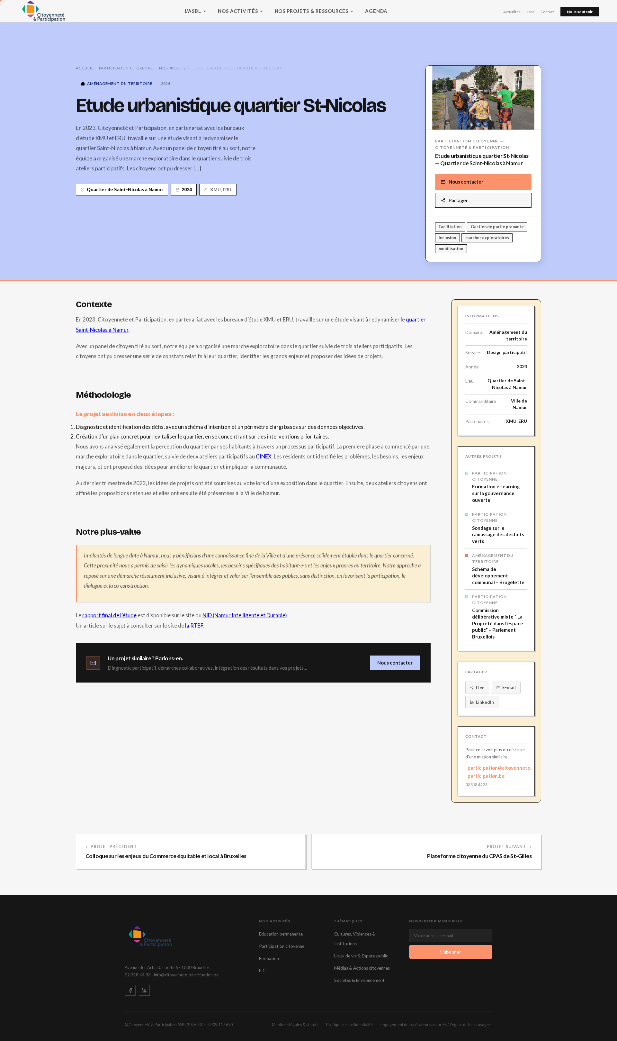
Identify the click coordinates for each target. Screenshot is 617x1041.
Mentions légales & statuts (295, 1024)
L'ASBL (193, 11)
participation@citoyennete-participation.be (497, 772)
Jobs (530, 11)
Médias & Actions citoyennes (362, 968)
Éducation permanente (281, 934)
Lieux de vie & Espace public (361, 955)
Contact (547, 11)
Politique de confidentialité (349, 1024)
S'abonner (450, 952)
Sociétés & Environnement (359, 980)
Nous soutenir (580, 11)
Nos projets (172, 68)
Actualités (512, 11)
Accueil (84, 68)
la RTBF (194, 625)
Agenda (376, 11)
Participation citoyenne (126, 68)
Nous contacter (466, 182)
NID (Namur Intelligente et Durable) (244, 615)
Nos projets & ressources (311, 11)
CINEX (264, 456)
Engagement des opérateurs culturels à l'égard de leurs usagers (436, 1024)
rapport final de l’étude (109, 615)
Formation (269, 958)
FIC (262, 970)
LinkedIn (485, 702)
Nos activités (238, 11)
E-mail (509, 687)
